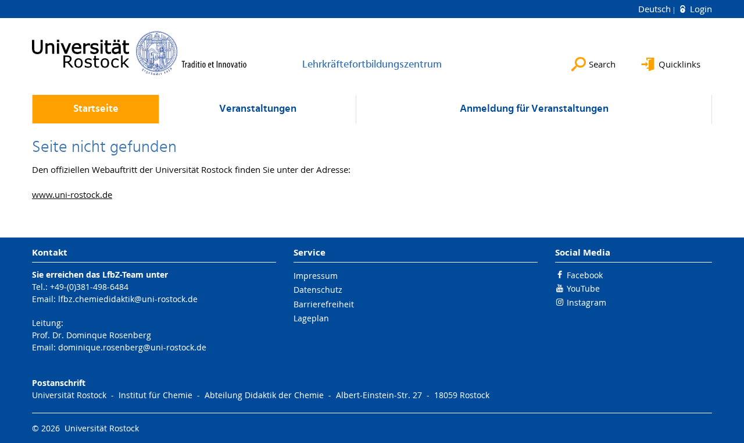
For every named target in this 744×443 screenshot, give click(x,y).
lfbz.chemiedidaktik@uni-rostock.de (128, 298)
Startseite (96, 109)
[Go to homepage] (139, 53)
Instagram (586, 302)
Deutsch (655, 9)
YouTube (583, 288)
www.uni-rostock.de (72, 194)
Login (700, 9)
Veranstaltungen (257, 109)
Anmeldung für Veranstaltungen (534, 109)
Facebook (585, 275)
